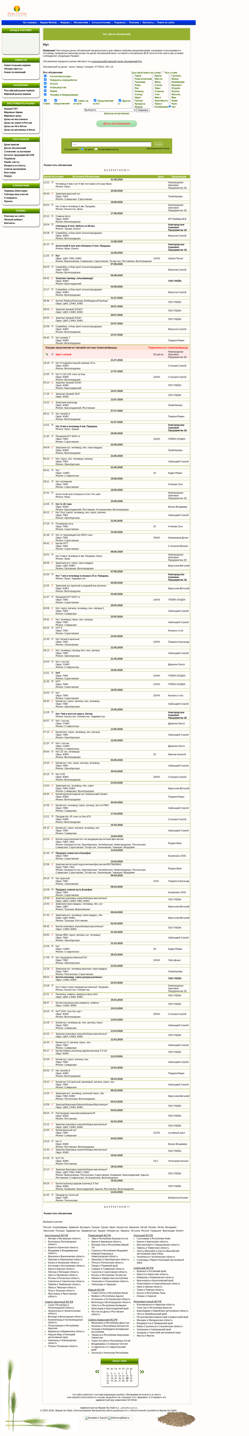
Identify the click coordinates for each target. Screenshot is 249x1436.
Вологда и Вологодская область (65, 1316)
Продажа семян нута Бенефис (73, 853)
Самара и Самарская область (107, 1269)
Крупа (158, 75)
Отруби (176, 88)
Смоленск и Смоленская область (66, 1281)
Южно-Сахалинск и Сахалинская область (159, 1326)
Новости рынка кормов (17, 65)
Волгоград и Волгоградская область (111, 1302)
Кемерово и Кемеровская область (155, 1277)
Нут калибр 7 (63, 337)
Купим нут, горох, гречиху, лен (72, 1059)
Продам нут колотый (67, 1195)
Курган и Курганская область (152, 1241)
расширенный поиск (158, 148)
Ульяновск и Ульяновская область (110, 1281)
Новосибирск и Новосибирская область (158, 1283)
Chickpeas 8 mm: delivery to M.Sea (75, 226)
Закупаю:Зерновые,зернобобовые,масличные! (81, 1149)
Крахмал (177, 85)
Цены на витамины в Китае (19, 129)
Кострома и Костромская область (66, 1265)
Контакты (9, 223)
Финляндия (168, 1230)
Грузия (104, 1227)
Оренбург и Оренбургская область (110, 1259)
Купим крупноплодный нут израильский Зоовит (82, 794)
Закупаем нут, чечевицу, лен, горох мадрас (79, 447)
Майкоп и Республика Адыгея (107, 1296)
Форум (8, 176)
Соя (157, 94)
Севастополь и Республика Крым (109, 1293)
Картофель (161, 100)
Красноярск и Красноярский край (155, 1280)
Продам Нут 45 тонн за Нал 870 (73, 816)
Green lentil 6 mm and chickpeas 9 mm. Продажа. (83, 245)
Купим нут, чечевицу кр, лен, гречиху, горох (79, 1022)
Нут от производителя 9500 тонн (74, 535)
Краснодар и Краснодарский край (110, 1308)
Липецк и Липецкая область (63, 1272)
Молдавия (170, 1227)
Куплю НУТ (62, 543)
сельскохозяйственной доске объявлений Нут (116, 61)
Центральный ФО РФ (56, 1235)
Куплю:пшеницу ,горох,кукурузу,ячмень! (79, 977)
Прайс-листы (11, 162)
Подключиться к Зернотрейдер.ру (168, 347)
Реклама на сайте (14, 216)
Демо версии (11, 144)
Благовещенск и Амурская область (156, 1304)
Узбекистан (113, 1230)
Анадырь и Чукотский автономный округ (159, 1332)
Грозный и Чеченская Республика (109, 1352)
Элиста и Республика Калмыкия (108, 1305)
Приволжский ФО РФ (99, 1235)
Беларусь (85, 1227)
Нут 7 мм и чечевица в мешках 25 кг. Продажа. (82, 575)
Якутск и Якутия (145, 1335)
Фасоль (176, 94)
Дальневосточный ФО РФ (147, 1301)
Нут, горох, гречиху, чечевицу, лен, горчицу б (80, 608)
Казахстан (122, 1227)
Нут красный (63, 878)
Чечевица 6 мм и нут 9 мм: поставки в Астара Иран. (84, 183)
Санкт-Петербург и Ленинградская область (61, 1306)
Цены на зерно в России (18, 122)
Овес (158, 88)
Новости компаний (14, 72)
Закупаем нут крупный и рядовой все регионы (81, 585)
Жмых (175, 79)
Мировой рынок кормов (17, 94)
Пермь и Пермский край (104, 1265)
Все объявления (52, 72)
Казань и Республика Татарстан (108, 1275)
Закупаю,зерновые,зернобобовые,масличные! (81, 898)
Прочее (8, 201)
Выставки (10, 172)
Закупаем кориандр (66, 402)
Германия (155, 1230)
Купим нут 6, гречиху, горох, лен (73, 1042)
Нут (174, 107)
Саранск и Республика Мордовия (109, 1250)
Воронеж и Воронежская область (66, 1256)
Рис (137, 88)
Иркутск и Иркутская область (152, 1274)
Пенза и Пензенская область (107, 1262)
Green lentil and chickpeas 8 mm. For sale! (78, 494)
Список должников (15, 169)
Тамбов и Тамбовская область (64, 1284)
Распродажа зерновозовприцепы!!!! (75, 1113)
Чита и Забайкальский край (152, 1314)
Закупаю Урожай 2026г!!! (69, 309)
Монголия (49, 1230)
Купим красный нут (66, 1130)
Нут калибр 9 (63, 413)
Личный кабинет (13, 219)
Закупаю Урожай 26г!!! (68, 394)
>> (128, 170)
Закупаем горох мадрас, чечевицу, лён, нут (79, 904)
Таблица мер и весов (16, 194)
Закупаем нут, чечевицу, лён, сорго (75, 785)
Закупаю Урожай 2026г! (68, 318)
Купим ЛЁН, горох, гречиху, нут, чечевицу (78, 935)
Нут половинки (64, 481)
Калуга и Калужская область (63, 1262)
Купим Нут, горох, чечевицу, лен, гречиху (78, 732)
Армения (74, 1227)
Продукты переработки (63, 80)
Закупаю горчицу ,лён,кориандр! (74, 278)
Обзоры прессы (13, 68)
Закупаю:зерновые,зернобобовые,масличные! (81, 1034)
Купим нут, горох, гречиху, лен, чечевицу (78, 701)
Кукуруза (140, 103)
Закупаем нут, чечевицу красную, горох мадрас (81, 968)
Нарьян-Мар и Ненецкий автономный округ (61, 1336)
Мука (158, 82)
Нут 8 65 (60, 774)
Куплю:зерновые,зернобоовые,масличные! (79, 926)
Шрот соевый (63, 354)
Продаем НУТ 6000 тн (68, 597)
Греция (96, 1227)
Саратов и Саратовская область (109, 1272)
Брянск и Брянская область (63, 1247)
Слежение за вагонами (17, 151)
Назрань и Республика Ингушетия (110, 1326)
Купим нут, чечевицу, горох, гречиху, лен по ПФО (82, 805)
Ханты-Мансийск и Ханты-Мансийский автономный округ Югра (158, 1252)
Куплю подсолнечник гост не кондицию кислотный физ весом (89, 839)
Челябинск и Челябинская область (156, 1256)
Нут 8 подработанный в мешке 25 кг (75, 363)
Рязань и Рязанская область (64, 1278)
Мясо (158, 97)
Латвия (152, 1227)
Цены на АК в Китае (15, 126)
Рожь (138, 85)
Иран (112, 1227)
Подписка (9, 158)
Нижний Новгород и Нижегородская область (104, 1255)
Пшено (175, 91)
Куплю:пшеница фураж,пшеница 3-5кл (77, 1183)
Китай (143, 1227)
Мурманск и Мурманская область (66, 1331)
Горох (138, 75)
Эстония (135, 1230)
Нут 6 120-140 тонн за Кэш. (71, 374)
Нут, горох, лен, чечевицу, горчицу (74, 458)
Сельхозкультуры (60, 76)
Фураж (139, 107)
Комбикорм (178, 82)
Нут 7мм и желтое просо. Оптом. (74, 713)
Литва (160, 1227)
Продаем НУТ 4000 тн (68, 436)
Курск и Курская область (61, 1269)
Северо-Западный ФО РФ (59, 1302)
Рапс (174, 103)
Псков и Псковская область (63, 1346)
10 (125, 170)
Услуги (54, 83)
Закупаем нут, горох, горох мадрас (74, 563)
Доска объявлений (15, 148)
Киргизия (134, 1227)
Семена (159, 91)
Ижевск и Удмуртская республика (109, 1278)
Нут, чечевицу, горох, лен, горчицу (74, 619)
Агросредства (58, 87)
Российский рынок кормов (19, 90)
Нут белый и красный (67, 639)
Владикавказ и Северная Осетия (109, 1344)
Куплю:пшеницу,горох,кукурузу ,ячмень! (77, 1002)
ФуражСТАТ (11, 108)
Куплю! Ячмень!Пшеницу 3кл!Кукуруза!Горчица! (82, 300)
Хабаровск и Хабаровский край (154, 1329)
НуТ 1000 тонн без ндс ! (69, 1011)
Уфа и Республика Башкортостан (109, 1238)
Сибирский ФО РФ (143, 1268)
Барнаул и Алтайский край (151, 1271)
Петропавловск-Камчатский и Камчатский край (162, 1317)
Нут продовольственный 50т (71, 957)
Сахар (158, 85)
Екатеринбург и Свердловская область (158, 1244)
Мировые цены (12, 115)
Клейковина (161, 107)
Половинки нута (64, 523)
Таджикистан (73, 1230)
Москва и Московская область (64, 1238)
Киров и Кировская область (106, 1241)
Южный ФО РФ (96, 1289)
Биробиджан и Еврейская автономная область (162, 1310)
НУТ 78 (60, 1158)
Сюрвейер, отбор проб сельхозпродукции (79, 233)
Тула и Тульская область (61, 1290)
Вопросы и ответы (14, 165)
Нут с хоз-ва (62, 661)
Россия (47, 1227)
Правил (75, 56)
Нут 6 (59, 1141)
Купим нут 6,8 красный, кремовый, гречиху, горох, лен (85, 1082)
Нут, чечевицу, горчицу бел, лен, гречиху (78, 650)
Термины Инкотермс (16, 190)
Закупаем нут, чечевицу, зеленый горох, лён (80, 1093)
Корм (174, 100)
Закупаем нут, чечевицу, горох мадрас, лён (79, 915)
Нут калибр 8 (63, 1070)
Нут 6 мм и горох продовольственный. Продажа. (82, 987)
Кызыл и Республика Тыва (151, 1293)
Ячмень (139, 91)
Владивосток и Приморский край (155, 1323)
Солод (138, 94)
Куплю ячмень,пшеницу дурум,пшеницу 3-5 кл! (81, 1050)
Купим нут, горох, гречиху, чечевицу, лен (77, 828)
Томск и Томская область (150, 1289)
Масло (158, 79)
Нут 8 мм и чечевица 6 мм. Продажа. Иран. (79, 556)
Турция (101, 1230)
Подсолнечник (143, 79)
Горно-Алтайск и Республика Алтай (110, 1340)
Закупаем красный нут (68, 193)
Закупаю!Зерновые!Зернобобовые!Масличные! (82, 1104)
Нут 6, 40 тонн (64, 504)
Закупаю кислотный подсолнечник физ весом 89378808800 (88, 864)
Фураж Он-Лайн (64, 1410)
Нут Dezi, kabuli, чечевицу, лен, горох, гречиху (81, 512)
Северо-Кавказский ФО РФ (102, 1319)
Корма (53, 91)
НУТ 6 (59, 628)
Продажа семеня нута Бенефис (74, 889)
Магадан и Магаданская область (155, 1320)
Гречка (139, 100)
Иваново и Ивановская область (65, 1259)
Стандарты (10, 197)
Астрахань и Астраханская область (110, 1299)
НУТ (58, 673)
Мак (174, 97)
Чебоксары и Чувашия (103, 1284)
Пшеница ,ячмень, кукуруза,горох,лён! (77, 994)
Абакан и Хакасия (146, 1296)
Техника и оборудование (64, 94)
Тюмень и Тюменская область (153, 1248)
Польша (60, 1230)
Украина (125, 1230)
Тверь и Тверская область (62, 1287)
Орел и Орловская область (63, 1275)
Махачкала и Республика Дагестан (110, 1323)
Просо (158, 103)
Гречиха (176, 75)
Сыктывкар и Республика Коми (153, 1238)
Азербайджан (60, 1227)
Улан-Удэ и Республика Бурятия (154, 1307)
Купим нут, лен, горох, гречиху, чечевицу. (78, 763)
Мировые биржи (13, 112)
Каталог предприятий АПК (19, 155)
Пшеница (140, 82)
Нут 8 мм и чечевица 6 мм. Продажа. (76, 206)
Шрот (138, 97)
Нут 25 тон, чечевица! (68, 751)
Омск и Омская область (149, 1286)
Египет (180, 1230)
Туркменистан (88, 1230)
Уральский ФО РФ (143, 1235)
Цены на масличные (16, 119)
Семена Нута (63, 216)
